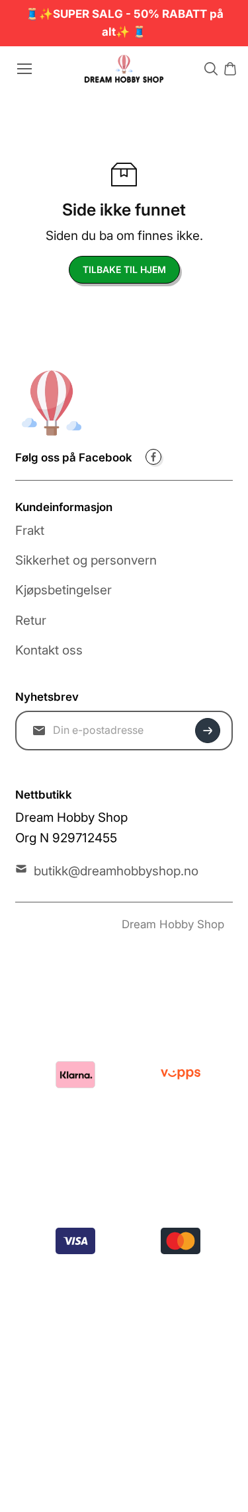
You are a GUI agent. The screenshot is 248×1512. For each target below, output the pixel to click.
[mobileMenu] (24, 68)
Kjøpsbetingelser (63, 590)
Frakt (29, 530)
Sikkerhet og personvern (86, 560)
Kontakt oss (49, 650)
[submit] (207, 730)
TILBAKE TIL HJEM (124, 269)
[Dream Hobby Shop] (124, 68)
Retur (30, 620)
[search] (211, 69)
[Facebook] (153, 457)
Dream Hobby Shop (173, 924)
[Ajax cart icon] (230, 69)
